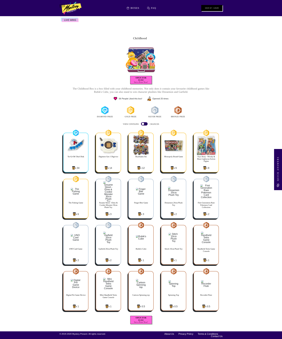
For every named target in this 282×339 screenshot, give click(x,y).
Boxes (135, 8)
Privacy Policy (185, 334)
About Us (169, 334)
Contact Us (217, 336)
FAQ (153, 8)
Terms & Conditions (208, 334)
